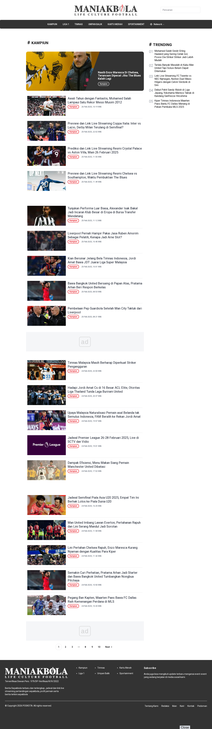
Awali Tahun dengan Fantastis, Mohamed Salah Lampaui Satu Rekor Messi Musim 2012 (99, 100)
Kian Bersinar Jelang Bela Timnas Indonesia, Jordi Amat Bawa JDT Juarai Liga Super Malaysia (102, 260)
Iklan (174, 706)
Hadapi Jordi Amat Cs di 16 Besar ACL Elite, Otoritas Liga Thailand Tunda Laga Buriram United (104, 389)
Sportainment (136, 24)
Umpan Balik (95, 24)
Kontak (190, 706)
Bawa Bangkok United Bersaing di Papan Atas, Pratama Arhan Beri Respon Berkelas (105, 285)
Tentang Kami (151, 706)
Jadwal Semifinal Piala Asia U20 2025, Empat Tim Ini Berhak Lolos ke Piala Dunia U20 (103, 499)
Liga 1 (66, 24)
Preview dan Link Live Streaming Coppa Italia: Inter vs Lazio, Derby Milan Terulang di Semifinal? (104, 125)
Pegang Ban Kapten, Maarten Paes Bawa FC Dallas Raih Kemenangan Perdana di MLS (102, 599)
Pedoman (202, 706)
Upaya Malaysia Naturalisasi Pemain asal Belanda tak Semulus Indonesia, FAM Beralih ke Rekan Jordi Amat (104, 414)
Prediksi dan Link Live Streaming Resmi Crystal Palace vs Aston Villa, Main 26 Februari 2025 (105, 150)
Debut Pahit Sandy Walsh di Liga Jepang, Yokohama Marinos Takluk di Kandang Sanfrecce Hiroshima (174, 92)
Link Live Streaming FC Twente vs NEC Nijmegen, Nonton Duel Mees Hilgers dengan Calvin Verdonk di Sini (172, 80)
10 (99, 647)
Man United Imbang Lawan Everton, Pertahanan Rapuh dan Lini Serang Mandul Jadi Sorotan (104, 524)
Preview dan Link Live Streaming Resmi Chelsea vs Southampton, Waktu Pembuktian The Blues (102, 175)
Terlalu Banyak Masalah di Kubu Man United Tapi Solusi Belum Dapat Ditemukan (174, 68)
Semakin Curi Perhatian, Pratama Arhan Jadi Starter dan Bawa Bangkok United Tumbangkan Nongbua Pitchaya (103, 576)
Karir (182, 706)
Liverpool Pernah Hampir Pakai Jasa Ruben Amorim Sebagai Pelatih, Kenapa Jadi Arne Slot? (103, 235)
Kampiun (52, 24)
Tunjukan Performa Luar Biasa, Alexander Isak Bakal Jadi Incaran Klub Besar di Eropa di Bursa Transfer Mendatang (103, 212)
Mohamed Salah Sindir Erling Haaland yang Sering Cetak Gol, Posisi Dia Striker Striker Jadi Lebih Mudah (173, 55)
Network (158, 24)
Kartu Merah (115, 24)
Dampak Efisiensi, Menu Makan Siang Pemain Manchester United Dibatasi (98, 464)
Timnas (79, 24)
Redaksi (165, 706)
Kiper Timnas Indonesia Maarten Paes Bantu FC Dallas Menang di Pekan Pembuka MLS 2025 (172, 103)
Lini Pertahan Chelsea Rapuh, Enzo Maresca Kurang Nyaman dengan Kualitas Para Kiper (103, 549)
